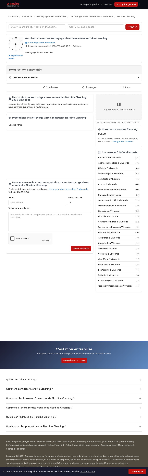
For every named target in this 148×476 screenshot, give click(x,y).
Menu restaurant (126, 445)
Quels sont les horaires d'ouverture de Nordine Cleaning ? (40, 398)
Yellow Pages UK (56, 445)
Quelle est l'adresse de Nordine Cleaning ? (31, 416)
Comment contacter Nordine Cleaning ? (29, 388)
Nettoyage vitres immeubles (41, 42)
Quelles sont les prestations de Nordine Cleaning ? (36, 426)
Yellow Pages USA (74, 445)
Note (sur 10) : (75, 197)
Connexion (106, 4)
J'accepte (137, 471)
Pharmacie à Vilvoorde (118, 232)
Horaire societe (92, 445)
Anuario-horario (111, 441)
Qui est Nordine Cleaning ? (22, 379)
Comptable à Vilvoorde (118, 243)
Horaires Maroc (94, 441)
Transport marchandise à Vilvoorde (118, 286)
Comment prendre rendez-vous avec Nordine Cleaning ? (39, 407)
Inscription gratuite (126, 4)
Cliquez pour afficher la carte (119, 109)
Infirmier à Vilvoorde (118, 275)
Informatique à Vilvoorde (118, 173)
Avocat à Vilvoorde (118, 184)
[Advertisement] (49, 154)
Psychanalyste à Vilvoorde (118, 280)
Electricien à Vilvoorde (118, 264)
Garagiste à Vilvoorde (118, 211)
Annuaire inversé (38, 445)
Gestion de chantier (15, 449)
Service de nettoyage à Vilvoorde (118, 227)
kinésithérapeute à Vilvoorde (118, 205)
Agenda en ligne (108, 445)
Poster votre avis (81, 248)
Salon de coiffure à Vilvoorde (118, 189)
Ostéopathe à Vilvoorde (118, 195)
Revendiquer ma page (74, 360)
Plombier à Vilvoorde (118, 216)
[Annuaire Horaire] (12, 4)
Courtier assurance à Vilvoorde (118, 221)
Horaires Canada (61, 441)
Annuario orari (78, 441)
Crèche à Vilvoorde (118, 248)
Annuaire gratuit (14, 441)
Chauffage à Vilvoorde (118, 259)
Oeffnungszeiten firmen (17, 445)
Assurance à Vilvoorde (118, 237)
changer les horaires (123, 141)
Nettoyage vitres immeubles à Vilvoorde (68, 189)
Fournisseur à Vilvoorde (118, 270)
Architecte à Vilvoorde (118, 179)
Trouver (132, 27)
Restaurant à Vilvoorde (118, 157)
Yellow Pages (126, 441)
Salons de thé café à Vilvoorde (118, 200)
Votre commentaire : (19, 208)
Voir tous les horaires (25, 77)
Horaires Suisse (44, 441)
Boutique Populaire (89, 4)
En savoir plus (87, 471)
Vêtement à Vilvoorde (118, 254)
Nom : (12, 197)
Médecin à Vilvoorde (118, 168)
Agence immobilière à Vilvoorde (118, 163)
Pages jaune (29, 441)
